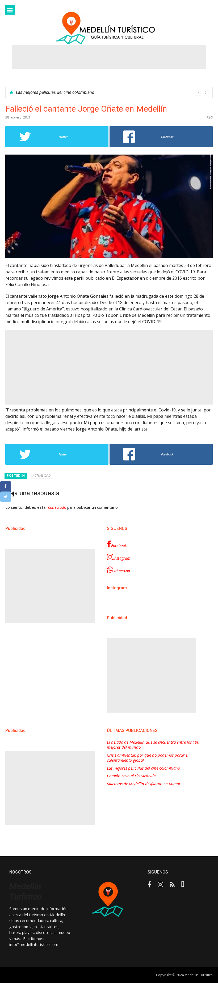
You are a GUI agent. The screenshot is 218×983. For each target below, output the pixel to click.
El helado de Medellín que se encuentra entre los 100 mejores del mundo (153, 745)
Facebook (119, 545)
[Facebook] (5, 486)
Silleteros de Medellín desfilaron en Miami (143, 783)
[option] (112, 92)
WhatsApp (121, 570)
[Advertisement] (109, 57)
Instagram (121, 558)
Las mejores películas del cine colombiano (55, 92)
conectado (57, 507)
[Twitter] (5, 497)
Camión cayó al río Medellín (131, 775)
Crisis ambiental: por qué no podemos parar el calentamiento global (147, 758)
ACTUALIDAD (42, 475)
